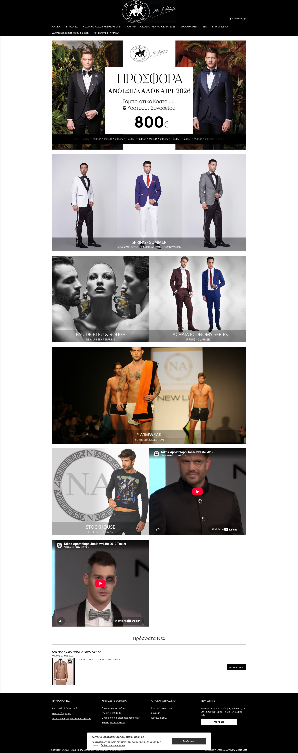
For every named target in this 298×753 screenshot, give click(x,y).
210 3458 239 (114, 712)
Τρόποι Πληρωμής (61, 713)
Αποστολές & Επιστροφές (65, 708)
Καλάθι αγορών (240, 18)
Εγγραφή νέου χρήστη (162, 708)
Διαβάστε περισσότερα (113, 745)
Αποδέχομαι (189, 741)
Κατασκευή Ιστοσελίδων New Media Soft (225, 749)
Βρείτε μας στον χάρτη (113, 722)
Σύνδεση (155, 712)
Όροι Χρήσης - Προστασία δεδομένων (71, 718)
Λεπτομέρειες (236, 666)
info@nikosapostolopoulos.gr (124, 717)
